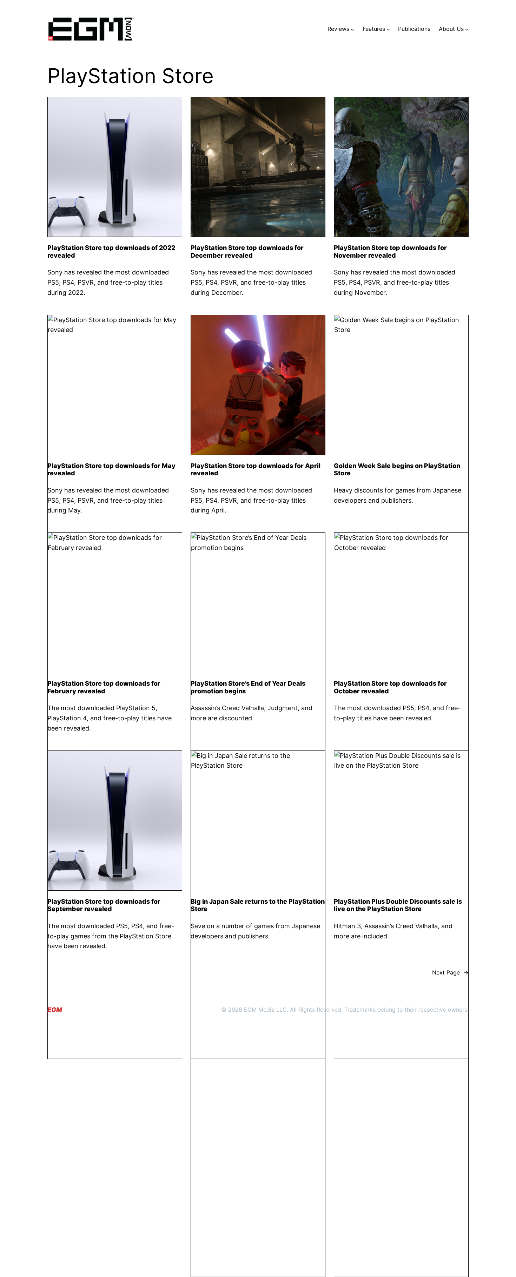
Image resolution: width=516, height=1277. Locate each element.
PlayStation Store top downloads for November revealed (390, 251)
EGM (54, 1009)
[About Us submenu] (467, 29)
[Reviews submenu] (352, 29)
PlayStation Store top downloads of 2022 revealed (111, 251)
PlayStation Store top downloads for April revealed (255, 469)
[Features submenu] (388, 29)
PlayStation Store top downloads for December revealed (247, 251)
